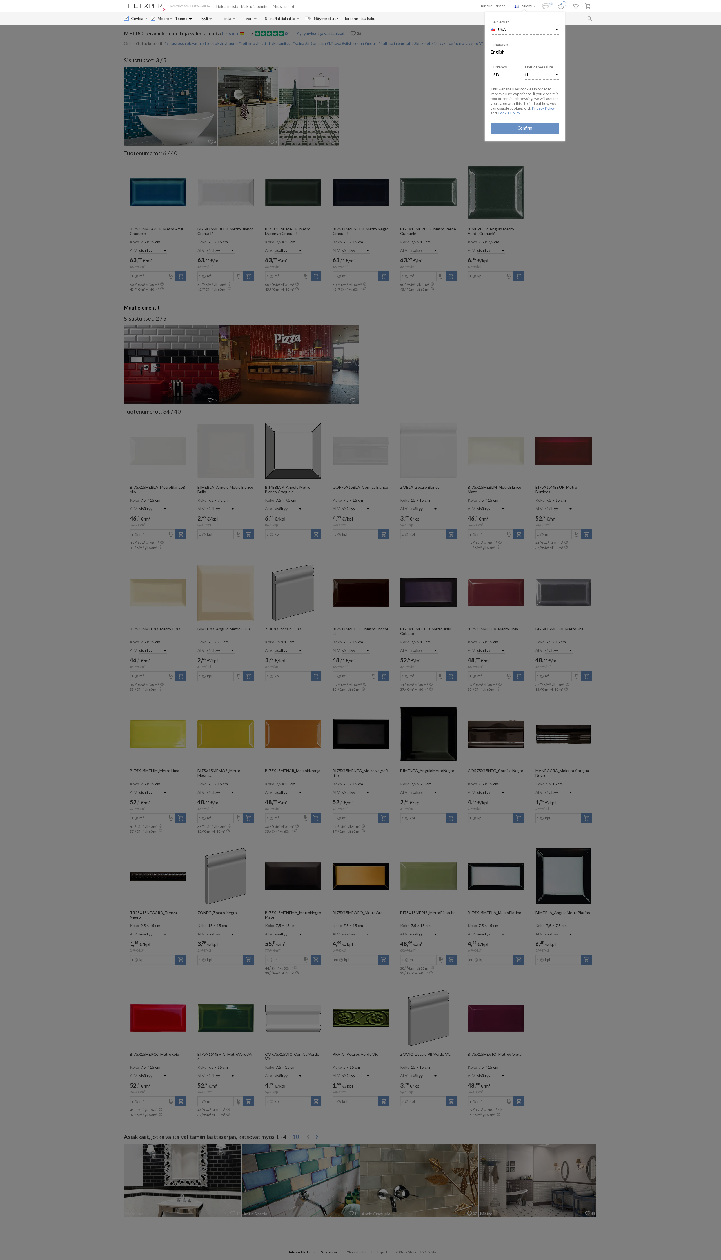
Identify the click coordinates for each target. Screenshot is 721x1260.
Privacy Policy (543, 108)
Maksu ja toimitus (255, 6)
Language (499, 44)
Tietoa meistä (226, 6)
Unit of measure (539, 67)
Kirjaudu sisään (493, 6)
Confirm (524, 127)
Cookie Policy (509, 113)
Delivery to (500, 21)
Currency (499, 67)
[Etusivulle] (145, 7)
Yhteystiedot (283, 6)
